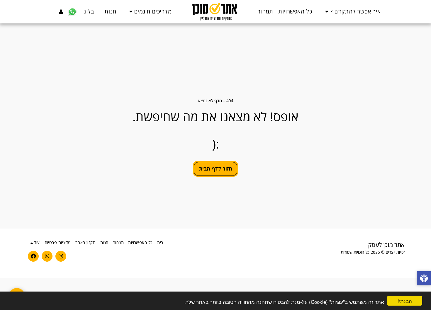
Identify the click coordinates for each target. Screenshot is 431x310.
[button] (351, 12)
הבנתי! (405, 300)
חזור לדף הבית (215, 168)
